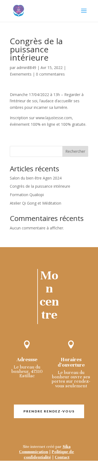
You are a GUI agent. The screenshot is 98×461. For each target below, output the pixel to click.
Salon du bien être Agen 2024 (36, 178)
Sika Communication (45, 449)
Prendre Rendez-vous (49, 411)
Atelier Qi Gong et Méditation (35, 203)
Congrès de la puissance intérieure (40, 186)
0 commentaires (50, 74)
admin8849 (26, 67)
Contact (62, 457)
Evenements (21, 74)
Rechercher (75, 151)
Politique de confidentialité (49, 454)
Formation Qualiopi (27, 194)
